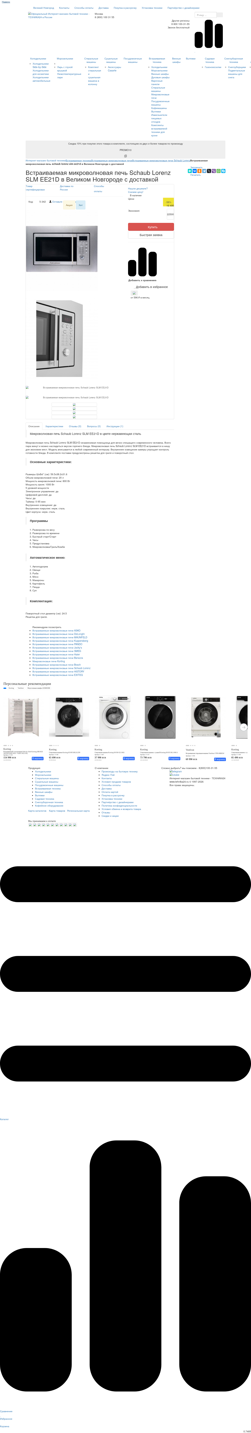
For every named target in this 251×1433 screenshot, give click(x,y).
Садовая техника (210, 60)
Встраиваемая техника (157, 60)
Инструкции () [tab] (115, 426)
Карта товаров (57, 810)
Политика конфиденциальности (119, 805)
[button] (151, 287)
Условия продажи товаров (116, 781)
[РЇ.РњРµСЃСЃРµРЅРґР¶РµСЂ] (190, 171)
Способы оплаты (83, 7)
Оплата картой (110, 792)
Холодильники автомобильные (41, 78)
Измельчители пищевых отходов (159, 118)
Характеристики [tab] (54, 426)
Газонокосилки (213, 67)
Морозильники (65, 58)
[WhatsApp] (219, 171)
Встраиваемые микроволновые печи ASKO (56, 630)
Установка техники (152, 7)
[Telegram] (204, 171)
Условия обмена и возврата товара (121, 809)
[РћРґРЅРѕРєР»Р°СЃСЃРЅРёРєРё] (199, 171)
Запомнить (196, 167)
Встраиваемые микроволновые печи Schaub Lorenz (161, 160)
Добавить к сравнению (142, 280)
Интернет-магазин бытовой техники (46, 160)
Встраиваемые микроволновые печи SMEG (56, 651)
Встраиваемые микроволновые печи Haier (56, 654)
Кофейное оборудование (49, 805)
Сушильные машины (111, 60)
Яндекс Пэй (108, 774)
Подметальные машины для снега (236, 74)
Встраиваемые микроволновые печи (111, 160)
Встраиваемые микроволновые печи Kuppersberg (60, 640)
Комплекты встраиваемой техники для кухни (159, 130)
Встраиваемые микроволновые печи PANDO (57, 644)
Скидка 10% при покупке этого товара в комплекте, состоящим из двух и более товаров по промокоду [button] (125, 147)
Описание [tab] (34, 426)
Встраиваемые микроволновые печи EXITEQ (57, 675)
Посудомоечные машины (133, 60)
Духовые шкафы (160, 77)
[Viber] (214, 171)
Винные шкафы (160, 73)
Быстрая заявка (151, 234)
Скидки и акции (110, 815)
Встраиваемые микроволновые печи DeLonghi (58, 634)
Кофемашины (159, 108)
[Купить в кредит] (134, 293)
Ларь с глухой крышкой (65, 68)
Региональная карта (78, 810)
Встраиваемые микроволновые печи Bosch (56, 664)
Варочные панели (157, 82)
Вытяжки (156, 111)
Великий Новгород (43, 7)
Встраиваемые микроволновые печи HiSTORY (58, 671)
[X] (209, 171)
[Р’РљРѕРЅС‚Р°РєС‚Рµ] (195, 171)
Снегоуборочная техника (233, 60)
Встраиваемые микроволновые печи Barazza (57, 657)
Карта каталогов (37, 810)
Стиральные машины (91, 60)
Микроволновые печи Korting (48, 661)
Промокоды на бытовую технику (120, 771)
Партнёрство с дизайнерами (183, 7)
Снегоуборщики (237, 67)
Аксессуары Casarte (114, 68)
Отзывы (106, 812)
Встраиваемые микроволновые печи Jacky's (57, 647)
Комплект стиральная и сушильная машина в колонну (94, 75)
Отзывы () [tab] (75, 426)
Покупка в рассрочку (125, 7)
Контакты (64, 7)
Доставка (104, 7)
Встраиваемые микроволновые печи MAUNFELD (59, 637)
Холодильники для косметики (41, 72)
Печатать (195, 174)
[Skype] (223, 171)
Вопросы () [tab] (94, 426)
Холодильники (38, 58)
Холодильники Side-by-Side (41, 65)
